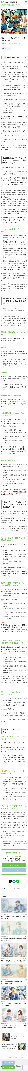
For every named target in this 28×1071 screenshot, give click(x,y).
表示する (7, 48)
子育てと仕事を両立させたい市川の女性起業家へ (13, 961)
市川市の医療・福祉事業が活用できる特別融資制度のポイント (13, 939)
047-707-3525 (13, 858)
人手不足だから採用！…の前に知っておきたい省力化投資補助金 (13, 1004)
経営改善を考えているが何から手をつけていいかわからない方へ (13, 917)
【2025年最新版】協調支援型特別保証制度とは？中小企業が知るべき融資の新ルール (9, 1046)
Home (2, 1057)
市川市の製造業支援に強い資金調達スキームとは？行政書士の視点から (13, 982)
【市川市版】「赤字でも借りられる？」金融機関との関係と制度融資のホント (13, 1026)
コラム (19, 43)
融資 (14, 889)
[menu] (26, 2)
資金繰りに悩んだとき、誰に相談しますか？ (18, 1037)
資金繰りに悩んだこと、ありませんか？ (19, 1057)
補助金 (18, 889)
